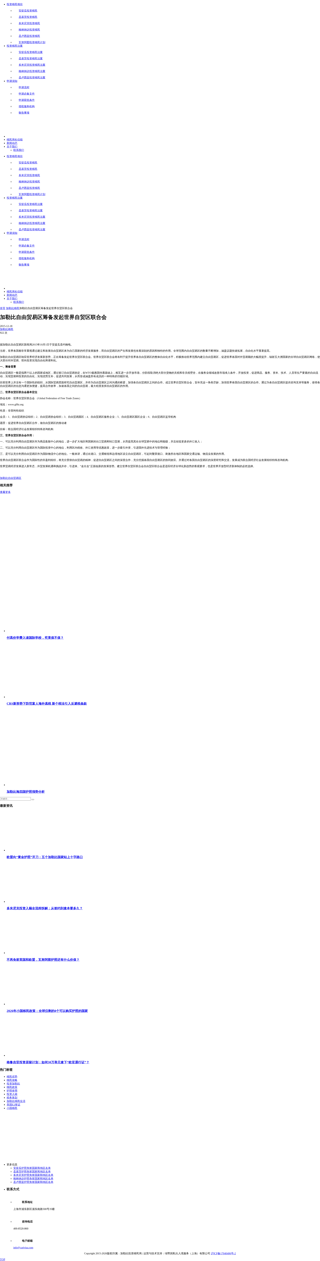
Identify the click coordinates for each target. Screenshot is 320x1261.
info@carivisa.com (23, 1247)
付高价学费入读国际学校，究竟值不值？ (35, 637)
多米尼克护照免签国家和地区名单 (33, 1175)
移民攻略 (12, 1080)
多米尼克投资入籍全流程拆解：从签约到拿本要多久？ (45, 908)
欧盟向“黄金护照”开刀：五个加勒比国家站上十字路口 (45, 857)
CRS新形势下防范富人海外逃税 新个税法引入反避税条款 (47, 703)
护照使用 (12, 1090)
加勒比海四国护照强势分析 (26, 791)
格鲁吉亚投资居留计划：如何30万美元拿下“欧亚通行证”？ (48, 1062)
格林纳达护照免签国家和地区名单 (33, 1178)
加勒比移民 (12, 308)
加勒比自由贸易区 (10, 478)
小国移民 (12, 1108)
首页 (2, 308)
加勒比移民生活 (16, 1101)
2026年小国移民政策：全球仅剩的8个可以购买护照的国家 (47, 1011)
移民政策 (12, 1087)
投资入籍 (12, 1094)
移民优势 (12, 1076)
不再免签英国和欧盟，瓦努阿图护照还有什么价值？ (43, 959)
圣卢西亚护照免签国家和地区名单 (33, 1182)
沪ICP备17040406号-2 (223, 1253)
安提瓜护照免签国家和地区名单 (32, 1168)
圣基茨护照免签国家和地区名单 (32, 1171)
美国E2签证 (13, 1104)
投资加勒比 (13, 1083)
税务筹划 (12, 1097)
